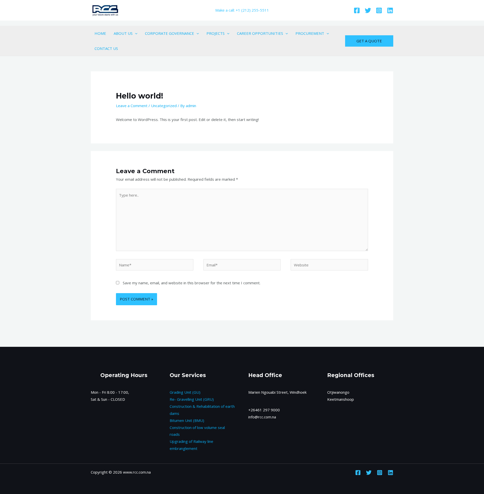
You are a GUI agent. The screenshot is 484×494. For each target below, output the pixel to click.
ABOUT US (123, 33)
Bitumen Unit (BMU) (187, 420)
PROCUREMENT (309, 33)
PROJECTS (215, 33)
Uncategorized (164, 105)
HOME (100, 33)
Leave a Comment (131, 105)
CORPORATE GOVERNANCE (169, 33)
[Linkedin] (390, 10)
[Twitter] (368, 10)
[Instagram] (379, 10)
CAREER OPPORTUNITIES (260, 33)
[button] (135, 33)
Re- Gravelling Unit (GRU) (192, 399)
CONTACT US (106, 48)
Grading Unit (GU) (185, 392)
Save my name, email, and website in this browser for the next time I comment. (191, 282)
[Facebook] (357, 10)
